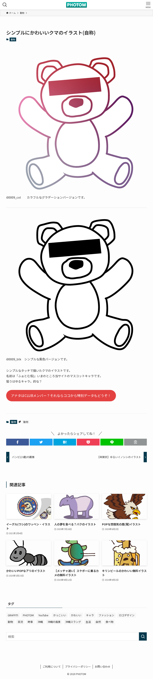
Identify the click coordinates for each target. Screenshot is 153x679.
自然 (98, 622)
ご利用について (52, 666)
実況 (20, 622)
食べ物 (109, 622)
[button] (17, 442)
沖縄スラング (73, 622)
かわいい (76, 615)
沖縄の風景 (54, 622)
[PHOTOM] (76, 5)
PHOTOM (28, 615)
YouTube (43, 615)
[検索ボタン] (5, 5)
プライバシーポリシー (78, 666)
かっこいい (59, 615)
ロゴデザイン (126, 615)
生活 (88, 622)
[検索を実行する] (143, 636)
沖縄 (40, 622)
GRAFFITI (13, 615)
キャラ (90, 615)
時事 (30, 622)
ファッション (106, 615)
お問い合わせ (102, 666)
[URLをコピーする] (135, 442)
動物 (13, 39)
